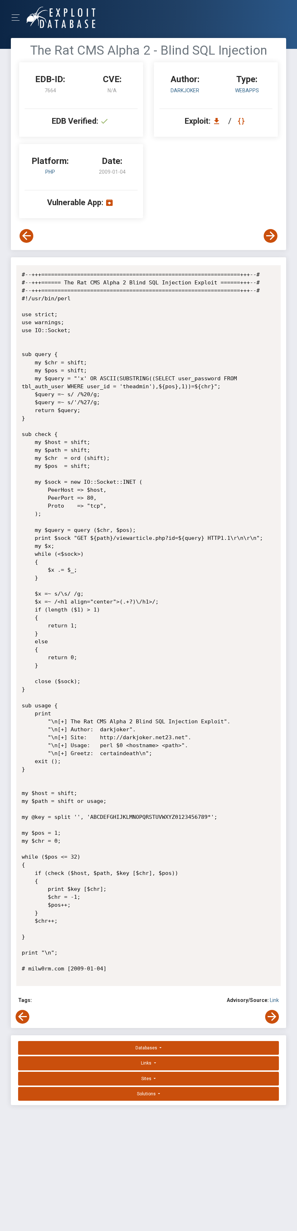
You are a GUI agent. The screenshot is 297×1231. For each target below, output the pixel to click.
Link (274, 1000)
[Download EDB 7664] (218, 121)
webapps (247, 90)
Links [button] (146, 1063)
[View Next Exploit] (270, 236)
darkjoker (185, 90)
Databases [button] (146, 1047)
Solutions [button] (147, 1093)
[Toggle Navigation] (18, 17)
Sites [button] (146, 1078)
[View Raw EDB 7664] (242, 121)
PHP (50, 172)
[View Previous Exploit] (26, 236)
